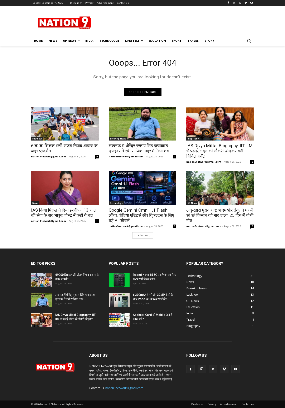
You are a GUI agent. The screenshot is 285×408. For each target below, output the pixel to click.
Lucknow (37, 138)
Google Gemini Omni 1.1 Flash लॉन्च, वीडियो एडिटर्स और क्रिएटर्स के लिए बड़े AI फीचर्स (141, 215)
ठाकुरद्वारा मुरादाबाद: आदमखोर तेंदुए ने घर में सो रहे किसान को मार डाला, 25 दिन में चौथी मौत (219, 215)
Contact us (247, 404)
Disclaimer (197, 404)
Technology (116, 203)
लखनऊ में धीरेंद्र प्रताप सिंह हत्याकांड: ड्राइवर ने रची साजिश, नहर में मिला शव (139, 148)
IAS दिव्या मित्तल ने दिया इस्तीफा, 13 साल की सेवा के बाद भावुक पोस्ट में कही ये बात (63, 213)
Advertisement (228, 404)
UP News (192, 203)
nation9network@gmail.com (48, 156)
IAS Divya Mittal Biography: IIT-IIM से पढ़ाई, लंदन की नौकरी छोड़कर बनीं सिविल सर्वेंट (219, 151)
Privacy (212, 404)
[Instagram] (234, 3)
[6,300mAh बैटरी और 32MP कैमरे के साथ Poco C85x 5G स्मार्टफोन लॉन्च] (119, 300)
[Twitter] (240, 3)
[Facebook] (228, 3)
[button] (249, 41)
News (35, 203)
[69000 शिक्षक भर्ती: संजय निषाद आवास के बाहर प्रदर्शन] (65, 124)
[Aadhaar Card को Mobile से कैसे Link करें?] (119, 320)
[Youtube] (251, 3)
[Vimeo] (245, 3)
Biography (193, 138)
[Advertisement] (174, 22)
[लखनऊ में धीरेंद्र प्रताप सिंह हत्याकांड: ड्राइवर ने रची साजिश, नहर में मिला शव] (142, 124)
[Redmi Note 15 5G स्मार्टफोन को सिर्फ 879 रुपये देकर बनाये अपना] (119, 280)
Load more (141, 235)
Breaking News (118, 138)
